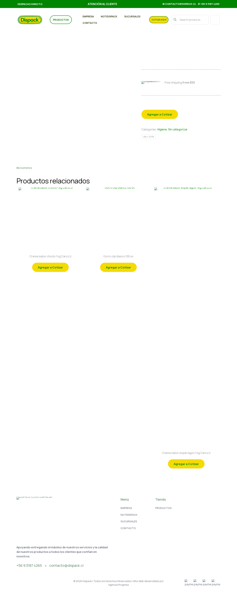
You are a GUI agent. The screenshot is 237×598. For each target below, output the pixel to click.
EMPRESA (126, 508)
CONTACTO (128, 528)
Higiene (162, 129)
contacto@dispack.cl (66, 565)
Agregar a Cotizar (159, 114)
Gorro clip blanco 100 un (118, 256)
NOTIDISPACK (129, 515)
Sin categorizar (178, 129)
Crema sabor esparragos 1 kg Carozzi (186, 453)
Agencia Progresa (118, 584)
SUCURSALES (129, 521)
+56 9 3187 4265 (29, 565)
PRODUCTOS (163, 508)
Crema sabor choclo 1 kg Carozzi (50, 256)
